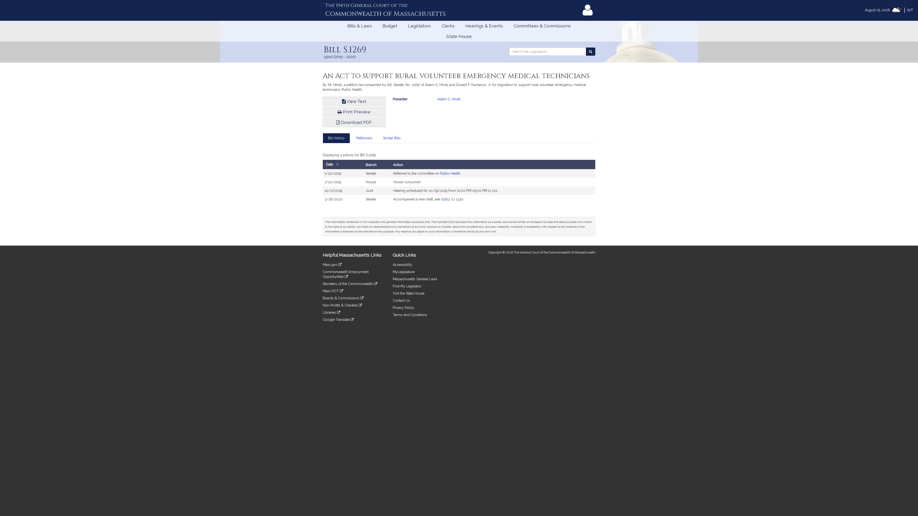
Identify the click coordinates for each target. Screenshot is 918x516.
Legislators (419, 25)
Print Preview (356, 111)
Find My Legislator (407, 286)
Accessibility (402, 265)
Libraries (330, 312)
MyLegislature (404, 272)
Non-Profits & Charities (341, 305)
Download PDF (356, 122)
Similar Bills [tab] (392, 138)
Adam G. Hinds (449, 99)
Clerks (448, 25)
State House (459, 36)
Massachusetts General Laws (415, 279)
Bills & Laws (359, 25)
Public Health (450, 173)
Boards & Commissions (341, 298)
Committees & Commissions (542, 25)
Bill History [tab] (336, 138)
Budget (389, 25)
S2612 (445, 199)
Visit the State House (408, 293)
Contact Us (401, 300)
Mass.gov (330, 265)
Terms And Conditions (410, 315)
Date (330, 164)
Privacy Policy (403, 308)
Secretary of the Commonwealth (348, 284)
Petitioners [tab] (364, 138)
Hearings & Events (484, 25)
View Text (356, 101)
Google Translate (336, 320)
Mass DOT (331, 291)
